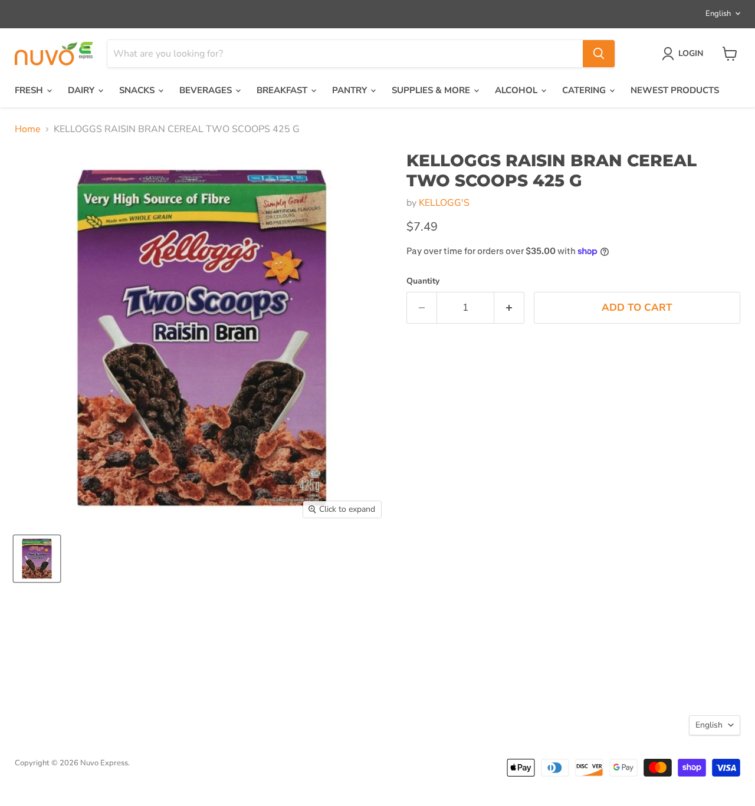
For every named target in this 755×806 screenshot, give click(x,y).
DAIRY (82, 90)
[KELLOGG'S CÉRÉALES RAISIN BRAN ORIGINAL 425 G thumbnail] (37, 558)
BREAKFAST (283, 90)
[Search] (599, 53)
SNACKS (138, 90)
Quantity (422, 281)
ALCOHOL (517, 90)
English (718, 13)
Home (28, 129)
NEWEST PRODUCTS (675, 90)
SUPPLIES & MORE (432, 90)
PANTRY (350, 90)
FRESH (30, 90)
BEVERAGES (206, 90)
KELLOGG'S (444, 202)
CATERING (585, 90)
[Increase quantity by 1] (509, 308)
